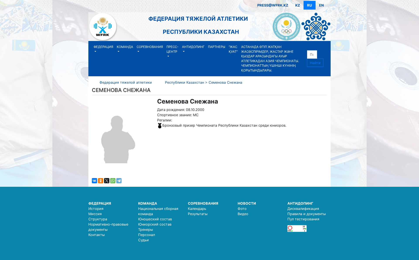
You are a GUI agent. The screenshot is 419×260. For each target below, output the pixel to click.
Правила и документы (306, 214)
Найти (315, 63)
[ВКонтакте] (94, 180)
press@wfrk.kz (272, 5)
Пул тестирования (303, 219)
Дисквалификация (303, 208)
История (95, 208)
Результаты (198, 214)
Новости (247, 203)
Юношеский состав (155, 219)
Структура (97, 219)
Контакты (96, 235)
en (321, 5)
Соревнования (150, 47)
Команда (125, 47)
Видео (243, 214)
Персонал (146, 235)
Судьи (143, 240)
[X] (106, 180)
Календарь (197, 208)
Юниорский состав (155, 224)
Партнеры (216, 47)
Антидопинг (193, 47)
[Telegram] (119, 180)
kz (297, 5)
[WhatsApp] (112, 180)
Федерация (103, 47)
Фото (242, 208)
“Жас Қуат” (233, 49)
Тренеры (145, 229)
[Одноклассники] (100, 180)
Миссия (95, 214)
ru (309, 5)
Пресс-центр (173, 49)
